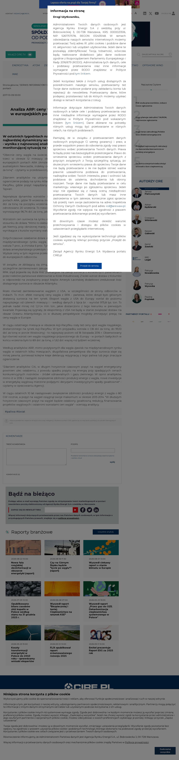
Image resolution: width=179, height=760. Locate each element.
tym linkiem (74, 122)
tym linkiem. (83, 73)
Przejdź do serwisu (89, 266)
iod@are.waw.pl (115, 206)
